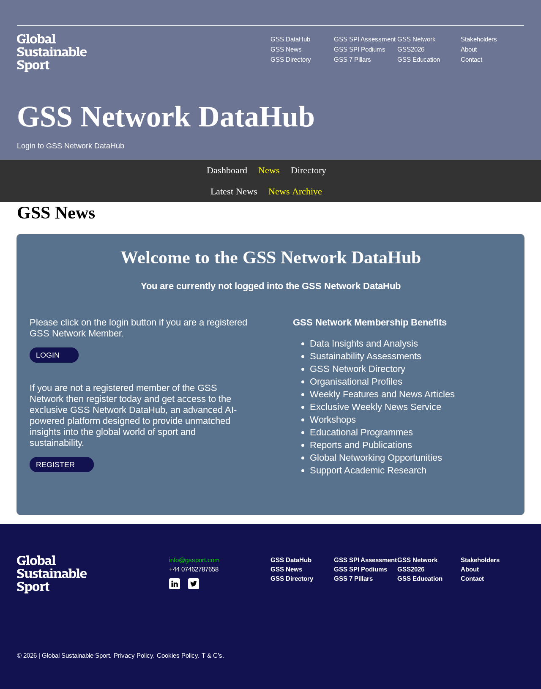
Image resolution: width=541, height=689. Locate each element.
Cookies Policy (177, 655)
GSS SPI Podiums (359, 49)
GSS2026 (410, 49)
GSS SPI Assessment (365, 39)
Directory (308, 170)
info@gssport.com (194, 559)
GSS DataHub (290, 39)
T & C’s (212, 655)
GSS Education (418, 59)
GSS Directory (290, 59)
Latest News (233, 191)
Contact (471, 59)
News (269, 170)
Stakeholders (479, 39)
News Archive (295, 191)
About (469, 49)
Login (48, 355)
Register (55, 464)
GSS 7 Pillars (352, 59)
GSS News (286, 49)
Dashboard (227, 170)
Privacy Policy (133, 655)
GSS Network (416, 39)
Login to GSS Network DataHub (70, 146)
